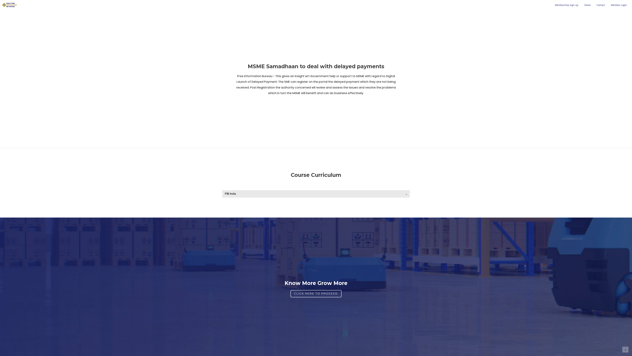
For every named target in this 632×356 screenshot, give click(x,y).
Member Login (619, 5)
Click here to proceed (316, 293)
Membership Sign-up (566, 5)
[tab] (316, 194)
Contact (601, 5)
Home (587, 5)
